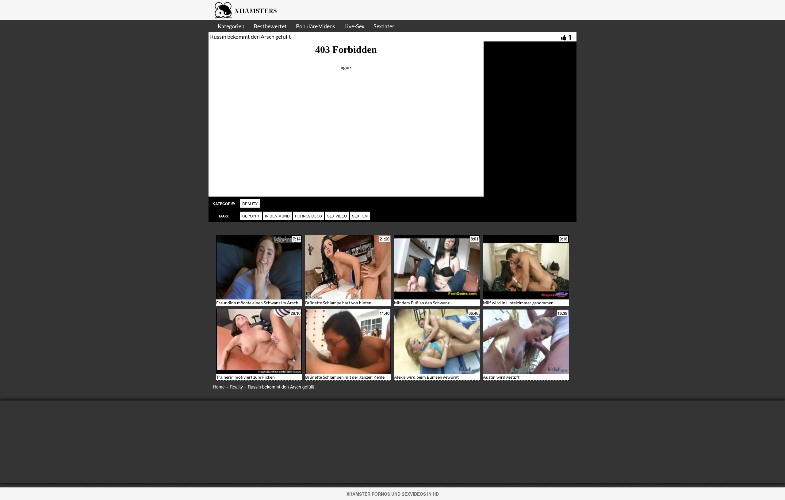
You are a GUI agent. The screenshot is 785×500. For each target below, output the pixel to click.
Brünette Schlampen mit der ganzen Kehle (345, 377)
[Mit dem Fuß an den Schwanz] (437, 267)
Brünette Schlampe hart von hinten (338, 302)
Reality (250, 203)
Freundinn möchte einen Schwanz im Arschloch (261, 302)
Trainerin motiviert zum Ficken (245, 377)
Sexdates (384, 26)
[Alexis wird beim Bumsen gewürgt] (437, 341)
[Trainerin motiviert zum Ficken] (259, 341)
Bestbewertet (270, 26)
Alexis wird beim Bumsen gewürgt (426, 377)
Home (219, 387)
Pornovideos (308, 215)
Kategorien (231, 26)
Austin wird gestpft (501, 377)
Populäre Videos (315, 26)
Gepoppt (251, 215)
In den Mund (277, 215)
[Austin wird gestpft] (526, 341)
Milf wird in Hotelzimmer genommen (518, 302)
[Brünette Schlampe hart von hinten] (348, 267)
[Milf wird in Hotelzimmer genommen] (526, 267)
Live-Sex (354, 26)
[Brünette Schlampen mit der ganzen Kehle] (348, 341)
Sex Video (337, 215)
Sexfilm (360, 215)
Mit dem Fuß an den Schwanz (422, 302)
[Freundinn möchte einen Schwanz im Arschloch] (259, 267)
